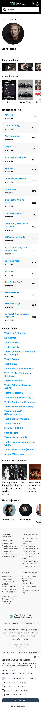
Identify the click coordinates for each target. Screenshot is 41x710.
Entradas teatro (7, 541)
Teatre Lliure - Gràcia (15, 437)
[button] (20, 673)
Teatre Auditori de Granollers (20, 402)
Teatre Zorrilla (11, 347)
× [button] (38, 657)
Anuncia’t (25, 639)
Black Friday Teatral (9, 596)
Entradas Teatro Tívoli (29, 539)
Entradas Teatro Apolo (30, 561)
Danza (35, 623)
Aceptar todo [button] (20, 700)
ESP (37, 5)
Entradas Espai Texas (29, 566)
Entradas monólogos (9, 556)
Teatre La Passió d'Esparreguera (13, 413)
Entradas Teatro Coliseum (27, 542)
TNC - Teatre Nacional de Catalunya (18, 374)
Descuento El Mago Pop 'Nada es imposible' (29, 579)
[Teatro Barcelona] (18, 3)
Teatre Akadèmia (13, 380)
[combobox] (22, 9)
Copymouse (20, 647)
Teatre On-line (12, 423)
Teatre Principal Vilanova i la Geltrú (19, 443)
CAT (37, 3)
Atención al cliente (11, 630)
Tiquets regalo (7, 579)
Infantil (29, 623)
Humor (22, 623)
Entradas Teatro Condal (30, 554)
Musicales (13, 623)
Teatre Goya (10, 363)
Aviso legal (24, 630)
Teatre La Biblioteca (15, 333)
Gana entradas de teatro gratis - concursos (8, 601)
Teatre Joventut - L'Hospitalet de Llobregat (20, 353)
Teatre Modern (12, 342)
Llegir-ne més (12, 670)
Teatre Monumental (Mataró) (19, 449)
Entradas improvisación (10, 554)
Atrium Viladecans (14, 454)
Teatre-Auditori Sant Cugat (18, 397)
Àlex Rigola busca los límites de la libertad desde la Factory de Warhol (13, 487)
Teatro (5, 623)
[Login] (33, 3)
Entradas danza (7, 543)
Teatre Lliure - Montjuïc (16, 419)
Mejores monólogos (9, 586)
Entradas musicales (9, 546)
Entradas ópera (7, 551)
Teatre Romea (11, 359)
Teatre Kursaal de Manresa (18, 368)
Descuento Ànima (28, 583)
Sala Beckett (11, 432)
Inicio (4, 19)
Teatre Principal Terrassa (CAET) (17, 387)
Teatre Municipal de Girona (18, 406)
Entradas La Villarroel (29, 551)
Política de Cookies (19, 633)
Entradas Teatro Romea (30, 549)
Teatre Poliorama (13, 392)
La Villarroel (10, 337)
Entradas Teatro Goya (29, 564)
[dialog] (20, 682)
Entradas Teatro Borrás (30, 546)
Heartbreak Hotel (13, 428)
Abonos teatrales (8, 577)
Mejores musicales (9, 589)
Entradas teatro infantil (10, 549)
